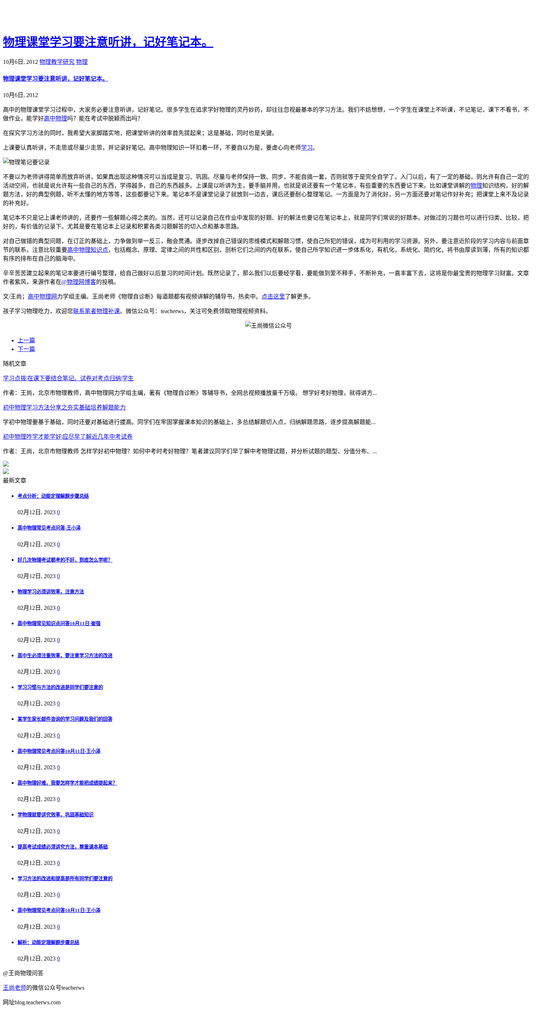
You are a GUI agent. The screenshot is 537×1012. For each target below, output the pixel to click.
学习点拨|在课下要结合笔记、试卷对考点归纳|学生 (68, 378)
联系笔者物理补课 (96, 311)
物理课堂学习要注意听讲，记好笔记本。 (108, 42)
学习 (307, 148)
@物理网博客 (78, 282)
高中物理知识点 (87, 250)
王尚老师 (14, 988)
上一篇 (26, 340)
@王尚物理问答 (43, 17)
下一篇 (26, 349)
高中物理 (55, 118)
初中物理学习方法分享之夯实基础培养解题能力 (64, 407)
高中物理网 (42, 296)
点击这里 (273, 296)
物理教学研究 (57, 62)
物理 (82, 62)
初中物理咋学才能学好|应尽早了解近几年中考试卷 (68, 437)
